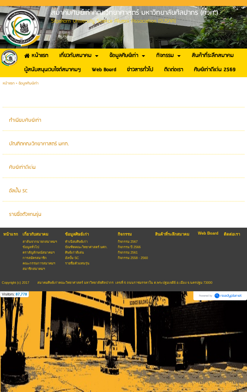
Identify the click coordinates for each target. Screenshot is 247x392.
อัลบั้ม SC (18, 191)
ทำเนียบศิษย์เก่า (25, 120)
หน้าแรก (8, 83)
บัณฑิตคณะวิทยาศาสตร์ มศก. (39, 144)
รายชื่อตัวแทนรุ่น (25, 214)
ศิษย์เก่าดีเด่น (22, 167)
